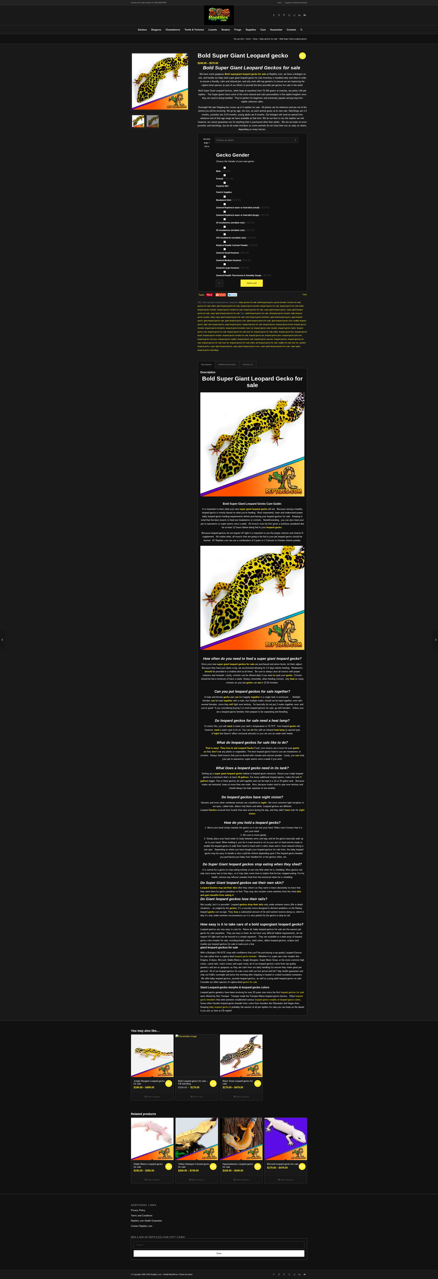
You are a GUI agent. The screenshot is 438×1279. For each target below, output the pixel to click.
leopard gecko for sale (269, 306)
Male (223, 171)
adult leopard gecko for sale (256, 313)
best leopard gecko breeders (257, 317)
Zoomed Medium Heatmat (233, 260)
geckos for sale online (207, 306)
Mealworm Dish (228, 200)
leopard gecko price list (292, 335)
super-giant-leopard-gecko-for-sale (275, 346)
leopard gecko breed (284, 324)
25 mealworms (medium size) (235, 222)
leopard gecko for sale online (292, 306)
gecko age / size (207, 142)
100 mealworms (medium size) (236, 237)
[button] (185, 56)
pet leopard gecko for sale (266, 343)
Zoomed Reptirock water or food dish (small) (242, 207)
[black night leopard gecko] (435, 639)
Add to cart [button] (197, 1096)
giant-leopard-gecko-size (282, 321)
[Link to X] (289, 15)
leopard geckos (280, 339)
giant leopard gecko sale (214, 321)
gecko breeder (280, 302)
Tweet (201, 295)
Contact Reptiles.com (141, 1226)
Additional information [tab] (227, 364)
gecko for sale (250, 982)
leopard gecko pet (256, 335)
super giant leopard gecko (275, 310)
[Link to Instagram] (278, 15)
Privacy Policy (138, 1210)
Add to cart (252, 283)
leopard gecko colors (287, 328)
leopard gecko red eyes (207, 339)
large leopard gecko (233, 324)
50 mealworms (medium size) (235, 230)
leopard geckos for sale (253, 310)
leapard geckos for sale (252, 324)
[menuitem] (279, 2)
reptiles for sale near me (288, 343)
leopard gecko (269, 324)
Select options (153, 1096)
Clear (304, 294)
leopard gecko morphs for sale (230, 310)
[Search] (300, 29)
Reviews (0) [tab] (248, 364)
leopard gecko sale (245, 339)
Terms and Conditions (141, 1215)
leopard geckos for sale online (242, 343)
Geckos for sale (294, 302)
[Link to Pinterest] (284, 15)
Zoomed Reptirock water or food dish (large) (242, 215)
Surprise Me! (222, 186)
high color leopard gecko (214, 324)
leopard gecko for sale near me (240, 332)
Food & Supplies (224, 192)
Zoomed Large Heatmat (232, 268)
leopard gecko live (286, 332)
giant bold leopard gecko (280, 317)
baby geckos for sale (247, 302)
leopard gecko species (263, 339)
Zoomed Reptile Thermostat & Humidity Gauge (243, 275)
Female (224, 178)
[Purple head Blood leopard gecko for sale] (2, 639)
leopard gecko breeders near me (239, 328)
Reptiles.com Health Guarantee (146, 1220)
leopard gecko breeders (215, 328)
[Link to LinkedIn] (299, 15)
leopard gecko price (273, 335)
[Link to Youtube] (304, 15)
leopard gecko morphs (207, 310)
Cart (279, 3)
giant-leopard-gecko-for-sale (259, 321)
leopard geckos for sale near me (215, 343)
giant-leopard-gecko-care (235, 321)
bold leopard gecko (265, 302)
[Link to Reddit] (294, 15)
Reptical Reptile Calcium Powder (237, 245)
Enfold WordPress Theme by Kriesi (177, 1274)
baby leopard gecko (218, 1007)
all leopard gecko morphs (279, 313)
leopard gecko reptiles (227, 339)
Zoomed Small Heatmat (232, 252)
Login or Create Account (296, 3)
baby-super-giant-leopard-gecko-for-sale (227, 317)
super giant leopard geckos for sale (225, 313)
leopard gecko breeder (250, 306)
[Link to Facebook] (273, 15)
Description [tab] (206, 364)
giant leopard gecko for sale (228, 306)
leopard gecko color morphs (265, 328)
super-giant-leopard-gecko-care (246, 346)
